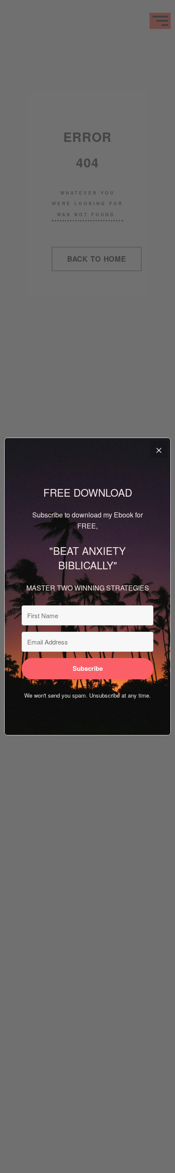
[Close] (158, 449)
